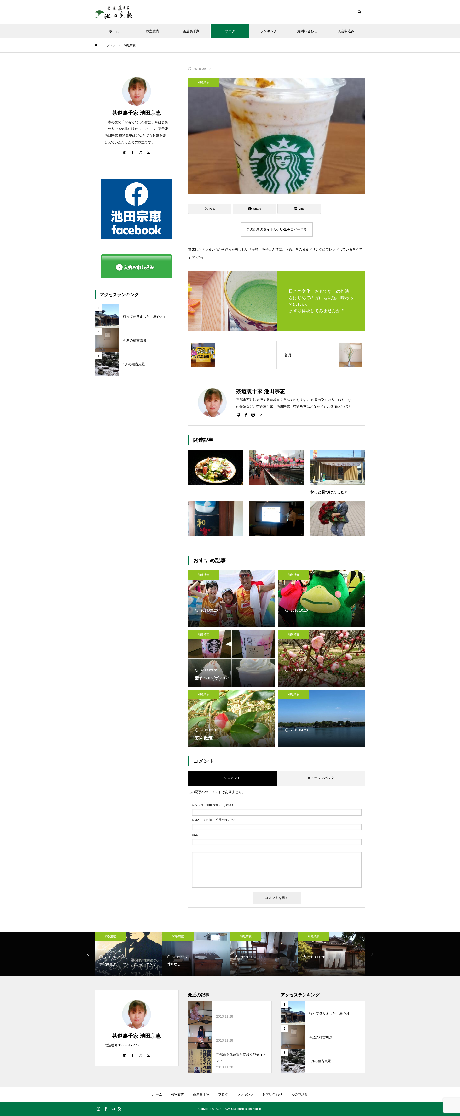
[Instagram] (253, 414)
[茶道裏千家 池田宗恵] (114, 12)
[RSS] (119, 1108)
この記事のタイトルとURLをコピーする (277, 229)
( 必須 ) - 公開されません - (215, 819)
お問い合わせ (307, 31)
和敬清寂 (203, 82)
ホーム (114, 31)
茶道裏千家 (191, 31)
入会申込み (346, 31)
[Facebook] (245, 414)
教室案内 (152, 31)
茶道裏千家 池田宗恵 (136, 113)
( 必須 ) (212, 805)
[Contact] (260, 414)
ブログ (230, 31)
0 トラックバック (321, 778)
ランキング (268, 31)
